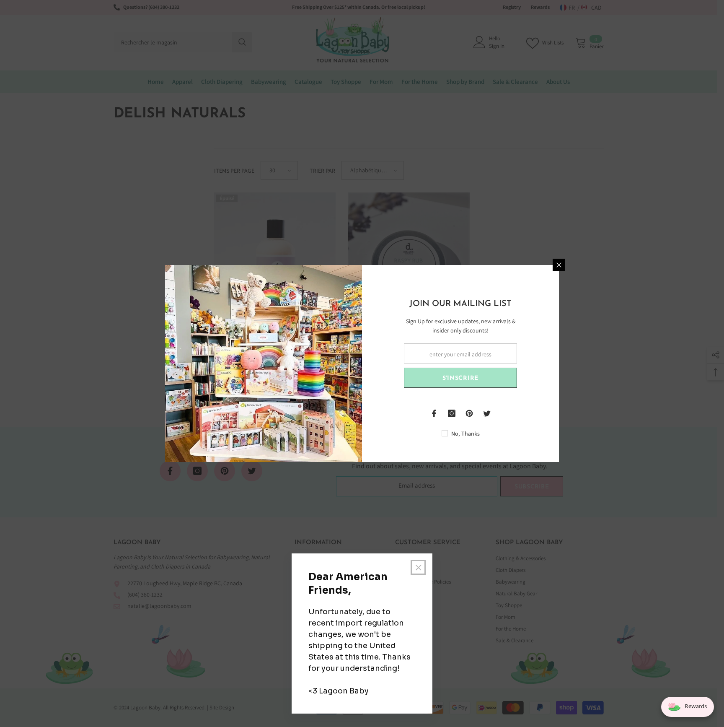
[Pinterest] (469, 413)
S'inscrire (460, 378)
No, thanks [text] (465, 433)
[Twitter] (487, 413)
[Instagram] (451, 413)
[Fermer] (559, 265)
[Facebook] (434, 413)
